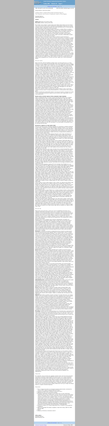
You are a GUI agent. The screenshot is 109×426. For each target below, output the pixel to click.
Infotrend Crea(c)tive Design (41, 424)
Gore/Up (53, 6)
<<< (57, 6)
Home (49, 6)
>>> (60, 6)
